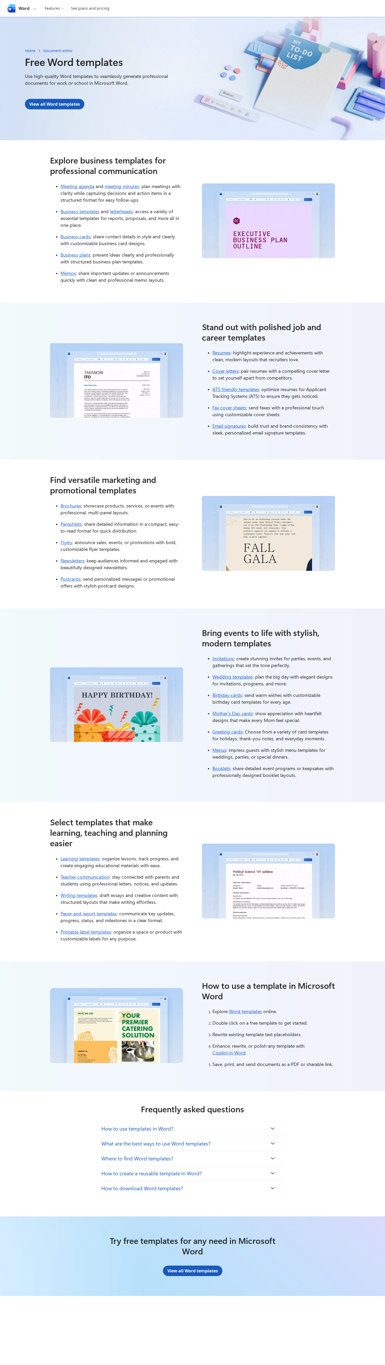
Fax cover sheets (229, 407)
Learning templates (80, 858)
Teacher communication (84, 877)
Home (30, 50)
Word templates (245, 1011)
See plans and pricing (90, 8)
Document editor (58, 50)
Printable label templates (85, 932)
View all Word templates (54, 104)
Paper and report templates (88, 913)
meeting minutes (122, 186)
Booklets (221, 768)
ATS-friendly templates (235, 389)
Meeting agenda (77, 186)
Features (52, 8)
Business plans (75, 255)
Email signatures (229, 426)
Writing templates (78, 895)
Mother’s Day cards (232, 713)
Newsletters (72, 560)
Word (24, 8)
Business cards (75, 236)
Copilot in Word (229, 1053)
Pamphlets (71, 524)
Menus (219, 750)
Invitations (223, 658)
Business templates (80, 211)
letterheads (121, 211)
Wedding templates (232, 677)
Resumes (221, 352)
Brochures (70, 506)
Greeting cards (227, 732)
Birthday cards (227, 695)
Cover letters (225, 371)
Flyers (66, 542)
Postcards (70, 579)
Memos (68, 273)
